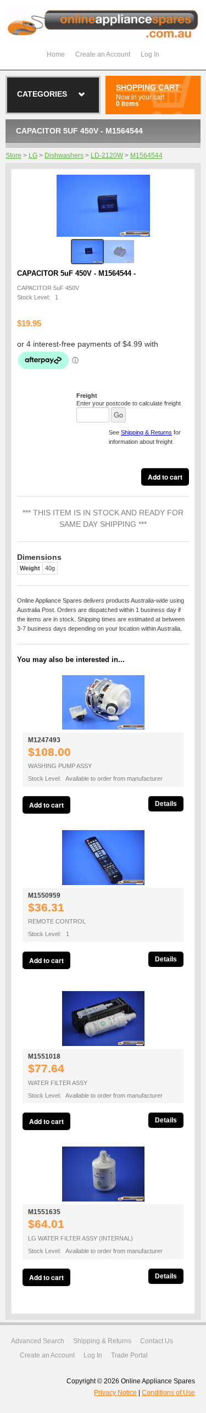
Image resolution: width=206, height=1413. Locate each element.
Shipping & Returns (146, 432)
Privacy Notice (115, 1393)
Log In (150, 54)
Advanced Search (37, 1341)
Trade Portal (129, 1355)
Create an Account (102, 54)
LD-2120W (107, 155)
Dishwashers (63, 155)
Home (56, 54)
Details (166, 804)
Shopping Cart (148, 87)
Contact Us (156, 1341)
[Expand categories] (81, 94)
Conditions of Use (168, 1393)
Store (13, 155)
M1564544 (146, 155)
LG (33, 155)
